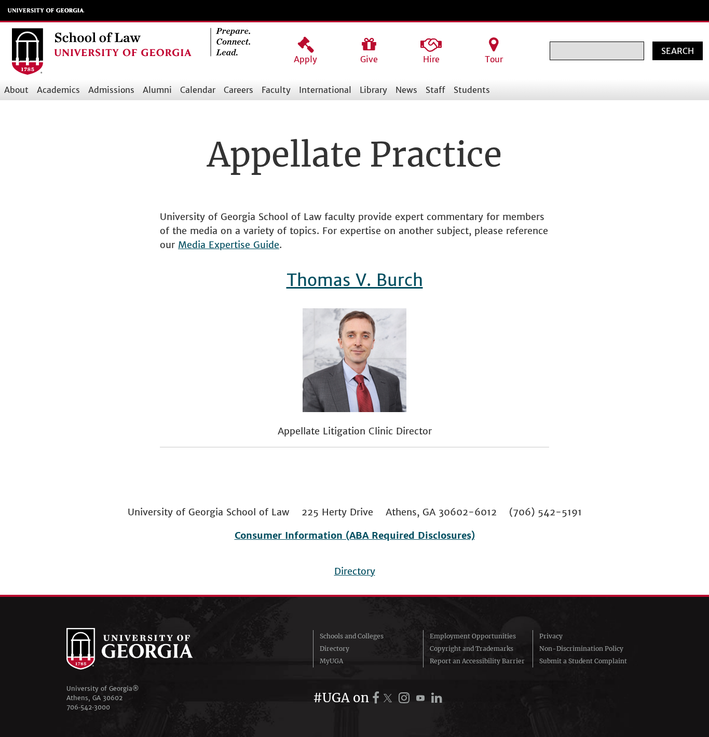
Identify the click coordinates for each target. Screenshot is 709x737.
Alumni (157, 90)
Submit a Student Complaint (583, 661)
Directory (354, 571)
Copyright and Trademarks (471, 648)
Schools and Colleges (352, 636)
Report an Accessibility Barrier (477, 661)
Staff (435, 90)
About (16, 90)
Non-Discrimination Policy (581, 648)
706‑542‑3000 (88, 707)
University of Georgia (46, 10)
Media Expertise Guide (228, 245)
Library (373, 90)
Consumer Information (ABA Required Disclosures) (355, 535)
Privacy (551, 636)
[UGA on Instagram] (405, 698)
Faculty (276, 90)
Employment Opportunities (473, 636)
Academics (58, 90)
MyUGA (331, 661)
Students (472, 90)
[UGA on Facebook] (377, 698)
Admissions (111, 90)
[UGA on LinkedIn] (437, 698)
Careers (238, 90)
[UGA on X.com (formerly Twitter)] (389, 698)
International (325, 90)
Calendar (197, 90)
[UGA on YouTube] (422, 698)
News (406, 90)
